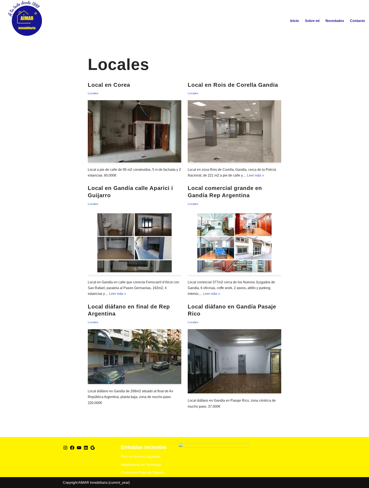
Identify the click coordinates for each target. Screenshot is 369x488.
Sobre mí (312, 21)
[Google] (92, 449)
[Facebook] (72, 449)
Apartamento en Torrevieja (141, 464)
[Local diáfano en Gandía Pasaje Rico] (234, 361)
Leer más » (255, 175)
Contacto (357, 21)
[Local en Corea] (134, 131)
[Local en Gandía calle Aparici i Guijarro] (134, 243)
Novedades (334, 21)
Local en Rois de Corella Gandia (233, 85)
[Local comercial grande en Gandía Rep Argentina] (234, 243)
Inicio (294, 21)
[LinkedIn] (85, 449)
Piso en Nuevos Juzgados (141, 456)
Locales (93, 93)
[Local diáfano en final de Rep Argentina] (134, 356)
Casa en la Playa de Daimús (142, 472)
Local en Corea (109, 85)
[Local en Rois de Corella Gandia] (234, 131)
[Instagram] (65, 449)
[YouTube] (79, 449)
